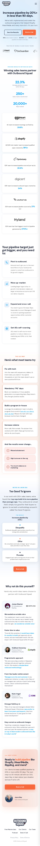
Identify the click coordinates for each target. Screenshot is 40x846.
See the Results (13, 32)
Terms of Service (25, 837)
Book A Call (24, 833)
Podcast (15, 833)
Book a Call (29, 32)
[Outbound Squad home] (6, 4)
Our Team (32, 829)
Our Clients (22, 829)
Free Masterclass (10, 829)
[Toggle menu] (36, 4)
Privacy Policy (14, 837)
